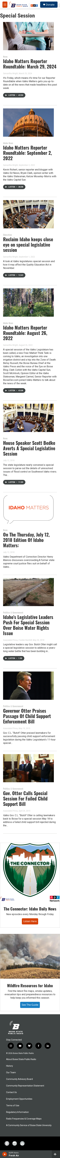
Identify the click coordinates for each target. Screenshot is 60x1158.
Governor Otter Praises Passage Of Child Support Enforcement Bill (27, 716)
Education (7, 234)
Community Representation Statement (25, 1086)
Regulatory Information (17, 1112)
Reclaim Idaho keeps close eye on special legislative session (28, 244)
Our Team (11, 1072)
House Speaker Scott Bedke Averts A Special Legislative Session (29, 448)
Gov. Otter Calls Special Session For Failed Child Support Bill (25, 798)
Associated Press (10, 728)
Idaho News (8, 143)
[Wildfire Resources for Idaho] (30, 956)
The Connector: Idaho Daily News (30, 909)
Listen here (30, 921)
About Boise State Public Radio (21, 1059)
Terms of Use (12, 1105)
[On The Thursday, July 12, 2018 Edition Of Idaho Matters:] (28, 509)
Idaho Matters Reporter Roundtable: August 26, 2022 (25, 333)
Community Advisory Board (19, 1079)
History (9, 1066)
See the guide (30, 1004)
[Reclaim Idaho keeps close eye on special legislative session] (28, 214)
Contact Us (11, 1092)
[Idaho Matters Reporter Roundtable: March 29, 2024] (28, 36)
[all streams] (56, 1154)
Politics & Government (13, 612)
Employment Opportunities (19, 1099)
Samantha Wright (10, 73)
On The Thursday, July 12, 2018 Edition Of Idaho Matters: (26, 540)
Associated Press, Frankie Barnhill (17, 640)
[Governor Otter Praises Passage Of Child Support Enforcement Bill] (28, 686)
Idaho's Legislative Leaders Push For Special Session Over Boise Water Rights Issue (28, 624)
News (5, 56)
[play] (5, 1154)
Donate (50, 4)
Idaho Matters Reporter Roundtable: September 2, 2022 (27, 153)
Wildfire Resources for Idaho (30, 985)
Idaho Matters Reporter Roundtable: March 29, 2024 (29, 64)
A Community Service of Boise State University (29, 1125)
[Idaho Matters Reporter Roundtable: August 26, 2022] (28, 302)
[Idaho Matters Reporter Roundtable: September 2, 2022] (28, 122)
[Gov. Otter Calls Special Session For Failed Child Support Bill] (28, 768)
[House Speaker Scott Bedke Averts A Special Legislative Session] (28, 418)
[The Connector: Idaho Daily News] (30, 872)
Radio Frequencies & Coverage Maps (24, 1119)
